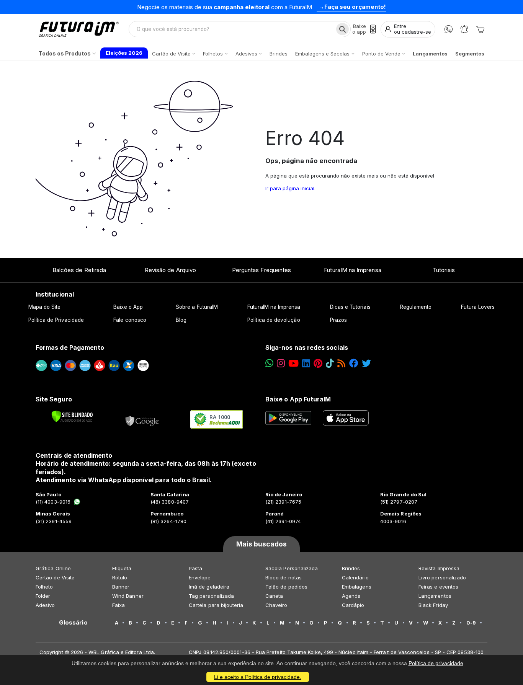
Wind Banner (128, 596)
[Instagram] (281, 363)
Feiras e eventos (438, 587)
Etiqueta (122, 568)
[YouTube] (293, 363)
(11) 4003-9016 (53, 502)
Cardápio (353, 605)
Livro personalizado (442, 577)
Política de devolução (273, 320)
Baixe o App (128, 307)
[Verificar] (72, 416)
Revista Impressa (438, 568)
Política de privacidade (436, 663)
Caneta (274, 596)
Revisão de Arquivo (170, 270)
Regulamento (416, 307)
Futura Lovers (478, 307)
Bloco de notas (283, 577)
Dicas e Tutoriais (350, 307)
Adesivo (45, 605)
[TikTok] (330, 363)
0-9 (471, 623)
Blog (181, 320)
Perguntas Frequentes (261, 270)
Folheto (44, 587)
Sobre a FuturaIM (197, 307)
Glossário (73, 622)
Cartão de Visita (55, 577)
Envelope (200, 577)
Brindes (351, 568)
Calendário (355, 577)
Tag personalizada (211, 596)
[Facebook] (353, 363)
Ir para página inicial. (290, 188)
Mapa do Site (44, 307)
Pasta (195, 568)
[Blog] (341, 363)
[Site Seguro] (142, 419)
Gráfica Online (53, 568)
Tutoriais (444, 270)
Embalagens (356, 587)
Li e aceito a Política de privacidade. (257, 677)
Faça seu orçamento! (355, 6)
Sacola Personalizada (291, 568)
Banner (120, 587)
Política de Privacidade (56, 320)
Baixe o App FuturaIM (298, 399)
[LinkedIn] (306, 363)
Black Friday (433, 605)
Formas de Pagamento (70, 347)
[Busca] (342, 29)
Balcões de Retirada (79, 270)
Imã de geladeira (209, 587)
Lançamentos (434, 596)
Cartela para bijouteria (216, 605)
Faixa (118, 605)
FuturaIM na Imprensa (352, 270)
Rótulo (119, 577)
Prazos (338, 320)
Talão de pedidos (286, 587)
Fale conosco (129, 320)
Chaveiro (276, 605)
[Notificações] (464, 29)
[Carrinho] (480, 29)
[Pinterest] (318, 363)
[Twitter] (366, 363)
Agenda (351, 596)
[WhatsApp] (448, 29)
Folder (43, 596)
